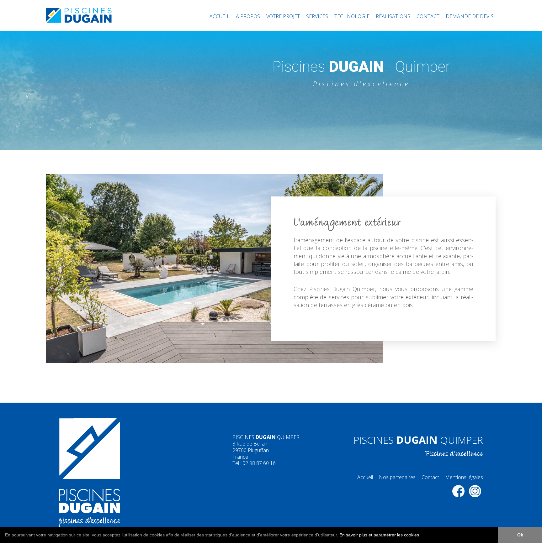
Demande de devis (470, 16)
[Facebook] (458, 491)
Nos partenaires (397, 477)
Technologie (351, 16)
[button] (421, 535)
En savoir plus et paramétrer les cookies (379, 535)
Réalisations (393, 16)
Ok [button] (520, 534)
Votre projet (283, 16)
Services (317, 16)
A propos (248, 16)
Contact (428, 16)
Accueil (220, 16)
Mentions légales (464, 477)
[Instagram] (475, 491)
